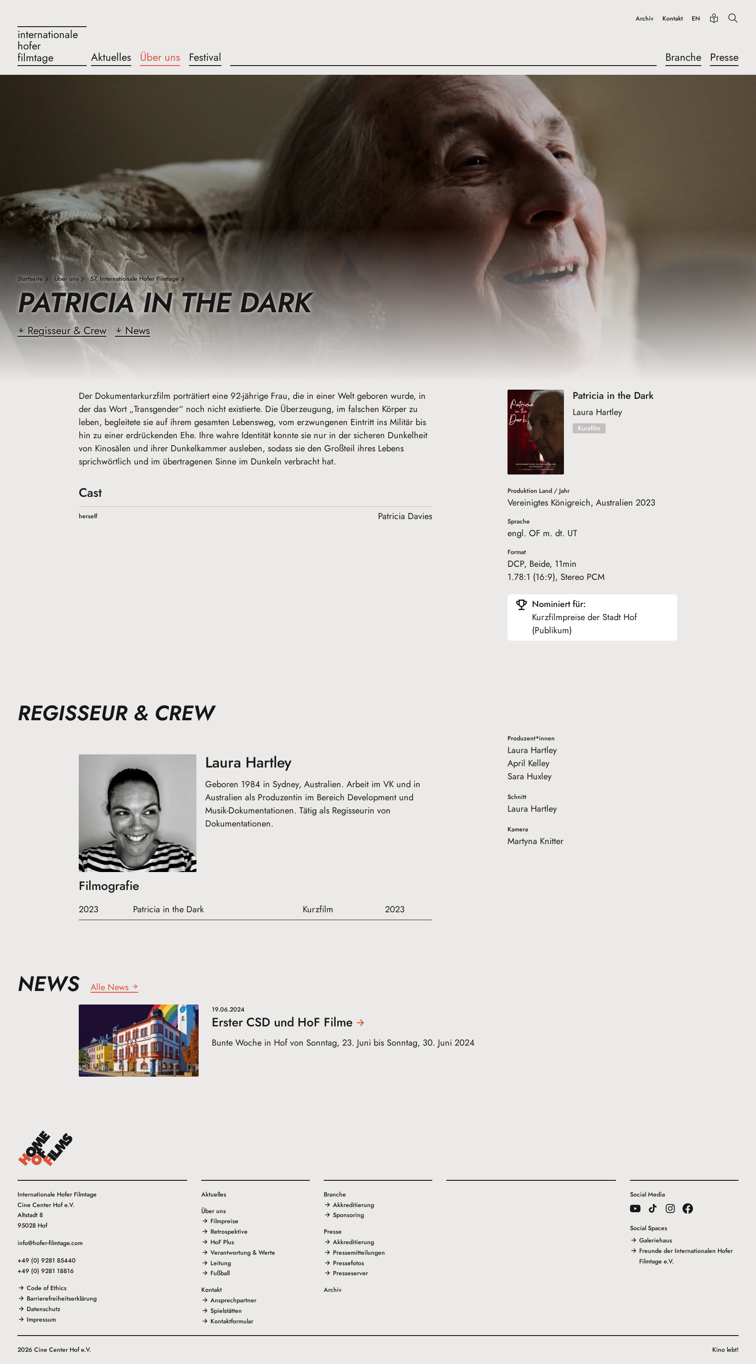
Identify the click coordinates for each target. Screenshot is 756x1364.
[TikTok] (653, 1208)
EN (696, 18)
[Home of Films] (46, 1148)
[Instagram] (670, 1208)
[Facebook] (687, 1208)
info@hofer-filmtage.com (50, 1242)
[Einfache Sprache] (714, 18)
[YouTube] (635, 1208)
